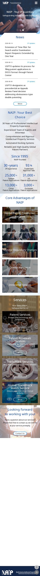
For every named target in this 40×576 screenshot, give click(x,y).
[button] (3, 23)
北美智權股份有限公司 (12, 3)
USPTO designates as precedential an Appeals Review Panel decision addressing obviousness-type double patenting (19, 91)
